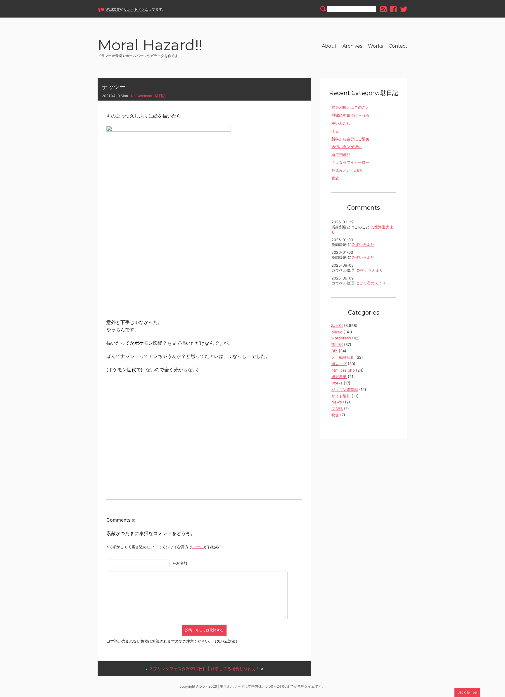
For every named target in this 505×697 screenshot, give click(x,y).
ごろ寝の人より (372, 283)
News (336, 402)
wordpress (341, 338)
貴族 (335, 178)
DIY (334, 350)
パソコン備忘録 (344, 389)
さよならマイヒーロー (350, 162)
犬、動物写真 (342, 357)
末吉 (335, 131)
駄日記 (160, 96)
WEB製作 (113, 9)
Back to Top (467, 692)
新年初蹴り (340, 154)
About (329, 46)
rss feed (383, 9)
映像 (335, 415)
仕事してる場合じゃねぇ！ (235, 668)
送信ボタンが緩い (346, 146)
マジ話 (337, 408)
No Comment (141, 96)
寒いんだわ (340, 123)
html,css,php (343, 370)
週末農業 (339, 376)
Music (336, 331)
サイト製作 (340, 396)
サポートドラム (136, 9)
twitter (403, 9)
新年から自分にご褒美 (350, 139)
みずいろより (363, 244)
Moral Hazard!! (150, 46)
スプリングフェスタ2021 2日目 (178, 668)
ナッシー (113, 87)
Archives (352, 46)
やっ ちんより (371, 270)
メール (198, 546)
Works (375, 46)
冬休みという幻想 (346, 170)
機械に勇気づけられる (350, 115)
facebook (393, 9)
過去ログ (339, 363)
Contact (398, 46)
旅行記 (337, 344)
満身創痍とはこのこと (350, 107)
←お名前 (179, 563)
